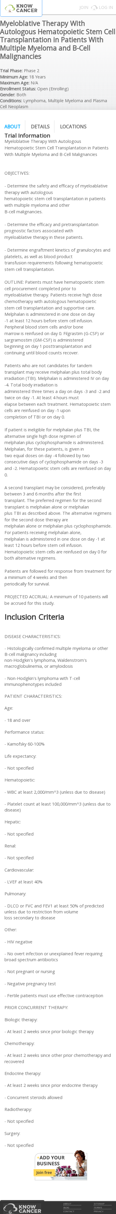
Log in (106, 7)
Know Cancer (21, 8)
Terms (98, 1207)
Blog (66, 1207)
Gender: (7, 94)
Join (83, 7)
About (12, 126)
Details (40, 126)
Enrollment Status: (18, 88)
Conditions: (11, 100)
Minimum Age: (14, 77)
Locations (73, 126)
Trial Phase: (11, 70)
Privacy (99, 1211)
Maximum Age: (14, 83)
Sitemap (99, 1203)
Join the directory (60, 1165)
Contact (68, 1211)
